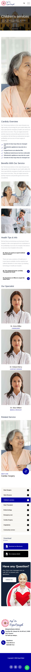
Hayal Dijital (21, 658)
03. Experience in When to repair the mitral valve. (14, 278)
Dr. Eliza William (16, 408)
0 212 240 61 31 (10, 642)
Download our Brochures (15, 546)
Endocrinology (8, 510)
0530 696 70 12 (10, 644)
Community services (9, 530)
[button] (16, 253)
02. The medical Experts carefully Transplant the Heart (13, 271)
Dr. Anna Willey (16, 326)
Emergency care (8, 515)
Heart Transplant (8, 505)
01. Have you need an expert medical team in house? (14, 253)
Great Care (4, 473)
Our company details (14, 553)
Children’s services (9, 500)
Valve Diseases (8, 495)
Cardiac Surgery (8, 476)
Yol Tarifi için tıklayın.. (11, 635)
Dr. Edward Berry (16, 367)
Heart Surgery (7, 490)
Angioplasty (7, 525)
